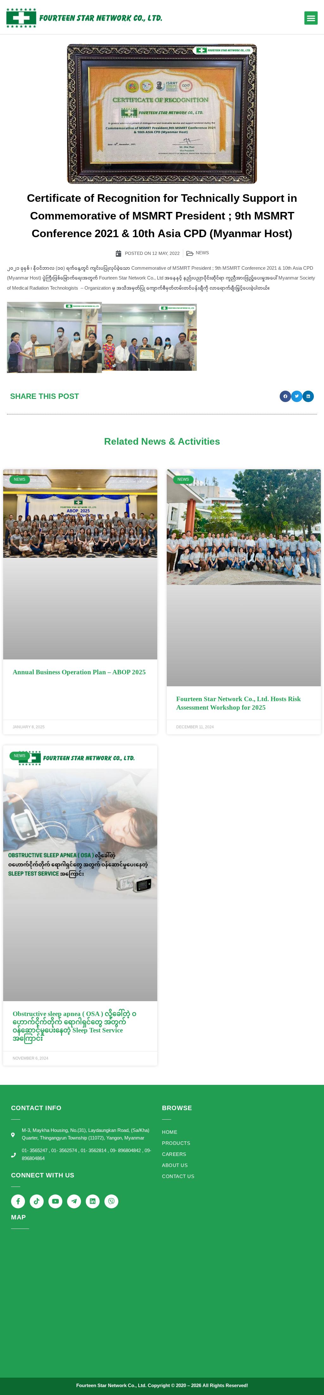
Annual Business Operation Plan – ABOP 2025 (79, 672)
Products (176, 1144)
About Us (175, 1166)
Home (169, 1133)
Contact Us (178, 1177)
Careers (174, 1155)
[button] (311, 18)
